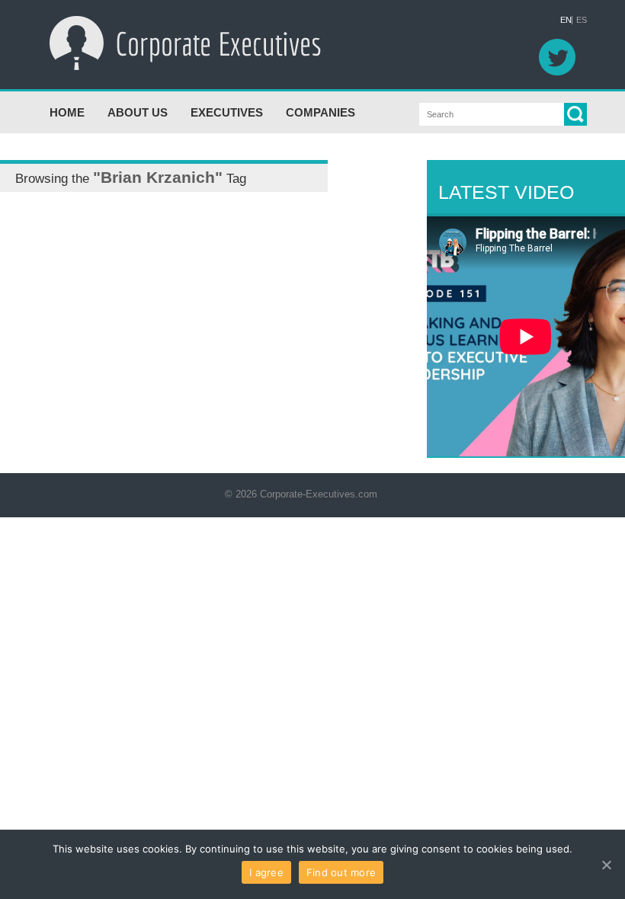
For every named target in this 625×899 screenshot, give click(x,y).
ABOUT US (137, 112)
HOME (67, 112)
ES (581, 20)
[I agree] (606, 864)
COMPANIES (320, 112)
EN (566, 20)
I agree (266, 872)
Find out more (341, 872)
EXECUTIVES (227, 112)
